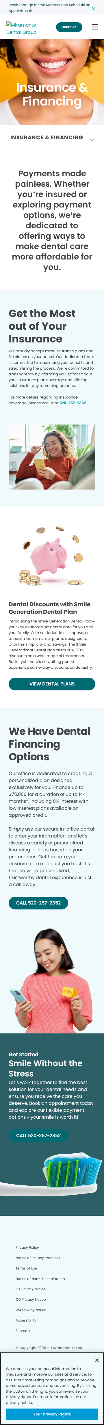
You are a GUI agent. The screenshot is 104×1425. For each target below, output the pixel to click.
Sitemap (23, 1330)
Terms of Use (26, 1268)
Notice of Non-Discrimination (40, 1278)
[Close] (97, 1360)
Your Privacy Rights (52, 1414)
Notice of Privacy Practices (38, 1257)
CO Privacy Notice (31, 1299)
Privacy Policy (27, 1247)
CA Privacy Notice (30, 1289)
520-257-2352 (73, 403)
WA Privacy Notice (31, 1309)
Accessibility (26, 1320)
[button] (95, 27)
